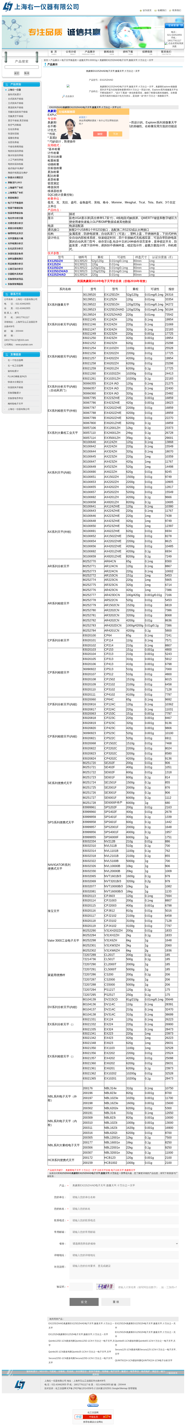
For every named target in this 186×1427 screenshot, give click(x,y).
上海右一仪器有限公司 (19, 409)
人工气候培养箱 (15, 159)
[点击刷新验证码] (105, 1287)
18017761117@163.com (16, 340)
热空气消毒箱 (14, 125)
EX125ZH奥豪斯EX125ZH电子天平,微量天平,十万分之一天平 (78, 1334)
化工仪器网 (60, 1388)
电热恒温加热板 (15, 164)
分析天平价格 (103, 1170)
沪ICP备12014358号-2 (84, 1388)
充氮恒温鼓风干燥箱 (18, 112)
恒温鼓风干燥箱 (15, 387)
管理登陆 (132, 1388)
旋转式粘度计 (14, 94)
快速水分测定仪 (15, 382)
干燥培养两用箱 (15, 146)
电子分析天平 (117, 1170)
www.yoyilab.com (24, 344)
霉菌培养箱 (13, 138)
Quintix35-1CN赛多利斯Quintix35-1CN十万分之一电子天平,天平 (79, 1352)
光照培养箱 (13, 142)
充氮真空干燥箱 (15, 116)
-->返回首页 (171, 1373)
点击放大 (69, 96)
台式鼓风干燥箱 (15, 99)
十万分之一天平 (89, 1170)
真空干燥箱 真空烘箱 (18, 120)
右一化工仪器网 (15, 365)
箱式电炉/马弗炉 (16, 168)
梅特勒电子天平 (15, 403)
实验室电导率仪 (15, 398)
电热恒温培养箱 (15, 151)
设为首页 (147, 10)
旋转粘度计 (13, 371)
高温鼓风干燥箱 (15, 107)
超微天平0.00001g (88, 60)
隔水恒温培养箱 (15, 155)
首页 (46, 60)
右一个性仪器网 (15, 360)
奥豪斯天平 (129, 1170)
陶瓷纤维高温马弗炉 (18, 172)
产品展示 (54, 60)
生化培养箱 (13, 129)
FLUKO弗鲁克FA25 (17, 376)
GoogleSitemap (120, 1388)
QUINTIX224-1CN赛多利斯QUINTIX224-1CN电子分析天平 (143, 1360)
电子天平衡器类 (69, 60)
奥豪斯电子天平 (73, 1170)
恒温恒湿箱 (13, 133)
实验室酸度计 (14, 393)
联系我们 (176, 10)
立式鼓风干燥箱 (15, 103)
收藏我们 (162, 10)
